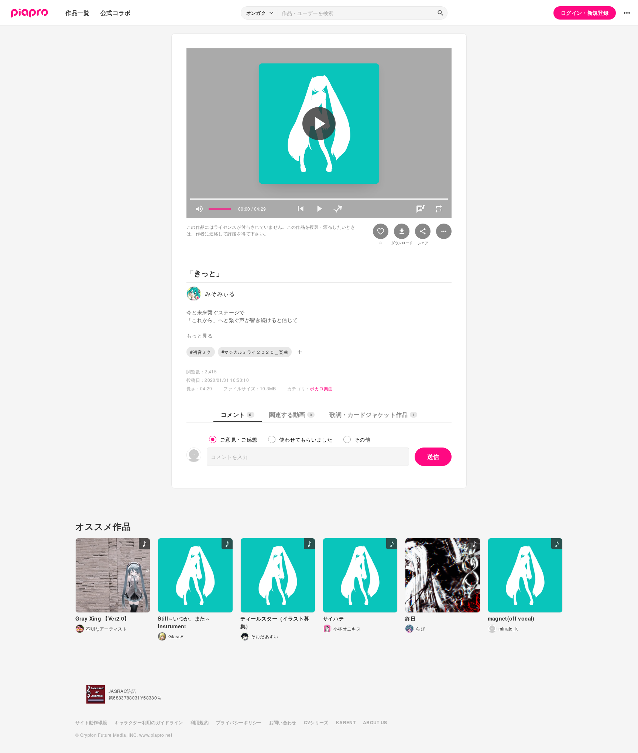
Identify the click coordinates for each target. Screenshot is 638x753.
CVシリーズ (316, 722)
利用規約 (200, 722)
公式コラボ (115, 12)
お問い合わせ (282, 722)
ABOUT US (375, 722)
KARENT (346, 722)
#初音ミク (200, 352)
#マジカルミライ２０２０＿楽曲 (255, 352)
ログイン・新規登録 (584, 12)
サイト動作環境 (91, 722)
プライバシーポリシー (239, 722)
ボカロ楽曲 (321, 388)
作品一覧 (77, 12)
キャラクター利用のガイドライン (148, 722)
